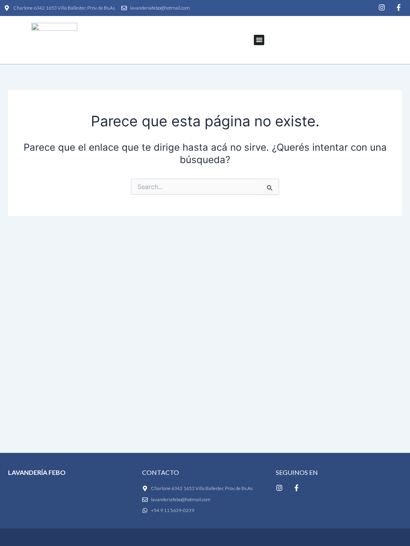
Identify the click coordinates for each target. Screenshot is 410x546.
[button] (259, 40)
